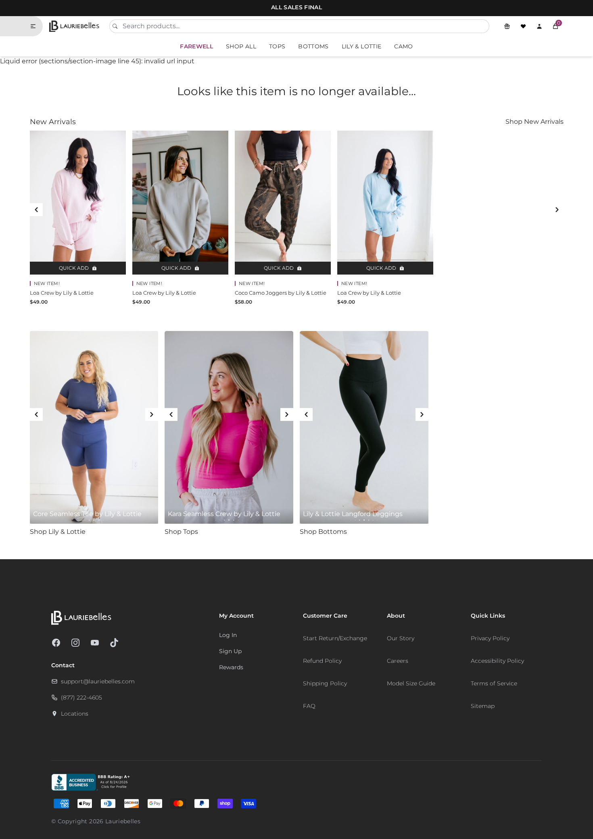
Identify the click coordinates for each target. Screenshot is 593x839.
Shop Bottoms (323, 531)
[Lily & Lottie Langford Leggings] (364, 427)
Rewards (231, 667)
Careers (397, 660)
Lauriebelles (122, 821)
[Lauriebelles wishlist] (523, 26)
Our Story (400, 638)
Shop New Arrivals (534, 121)
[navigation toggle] (36, 26)
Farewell (196, 46)
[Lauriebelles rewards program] (507, 26)
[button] (555, 26)
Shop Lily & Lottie (58, 531)
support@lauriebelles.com (98, 681)
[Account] (539, 26)
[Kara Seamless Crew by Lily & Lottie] (229, 427)
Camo (403, 46)
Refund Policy (322, 660)
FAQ (309, 706)
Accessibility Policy (497, 660)
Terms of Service (494, 683)
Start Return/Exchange (335, 638)
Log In (228, 635)
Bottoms (313, 46)
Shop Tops (181, 531)
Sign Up (230, 651)
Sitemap (483, 706)
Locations (74, 713)
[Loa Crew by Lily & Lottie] (78, 203)
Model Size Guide (411, 683)
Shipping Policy (325, 683)
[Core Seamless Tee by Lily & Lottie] (94, 427)
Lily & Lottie (362, 46)
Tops (277, 46)
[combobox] (299, 26)
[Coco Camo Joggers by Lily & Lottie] (283, 203)
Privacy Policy (490, 638)
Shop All (241, 46)
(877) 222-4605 (81, 697)
